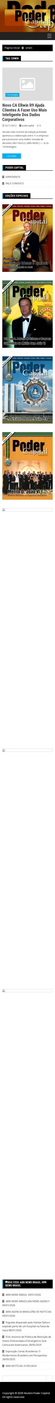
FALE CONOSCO (15, 183)
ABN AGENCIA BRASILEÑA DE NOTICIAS (28, 1311)
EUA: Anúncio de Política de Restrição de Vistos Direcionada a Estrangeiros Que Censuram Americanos (26, 1340)
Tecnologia (12, 94)
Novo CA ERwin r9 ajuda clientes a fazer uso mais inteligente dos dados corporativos (24, 112)
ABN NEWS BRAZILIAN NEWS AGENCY (28, 1301)
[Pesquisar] (49, 1379)
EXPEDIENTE (13, 177)
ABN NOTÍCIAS (14, 1366)
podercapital (28, 125)
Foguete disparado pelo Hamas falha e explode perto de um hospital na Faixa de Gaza (26, 1326)
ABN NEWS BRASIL (16, 1294)
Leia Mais (11, 155)
